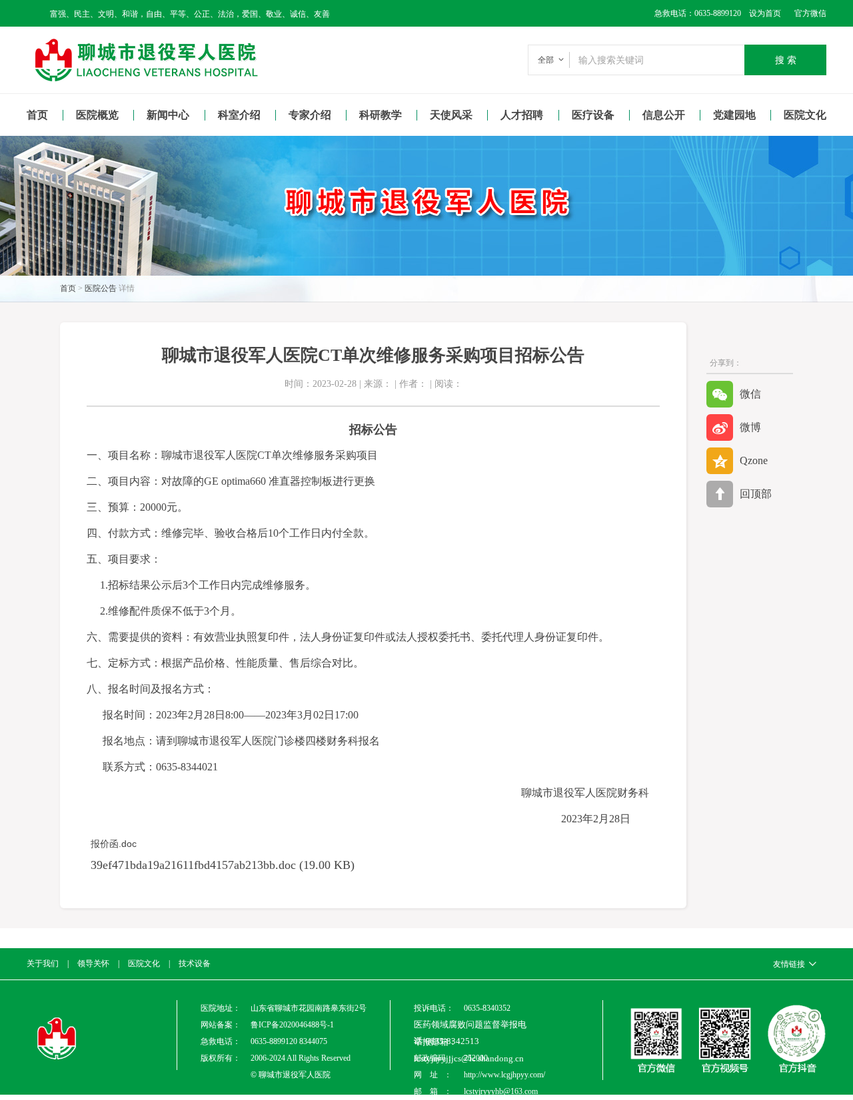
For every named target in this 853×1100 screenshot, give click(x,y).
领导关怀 (93, 963)
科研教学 (380, 115)
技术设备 (195, 963)
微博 (750, 427)
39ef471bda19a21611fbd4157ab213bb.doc (193, 865)
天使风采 (451, 115)
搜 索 (785, 60)
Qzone (754, 460)
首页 (37, 115)
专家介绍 (310, 115)
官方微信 (810, 13)
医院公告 (101, 288)
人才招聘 (521, 115)
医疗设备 (593, 115)
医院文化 (805, 115)
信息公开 (663, 115)
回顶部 (756, 493)
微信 (750, 394)
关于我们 (43, 963)
